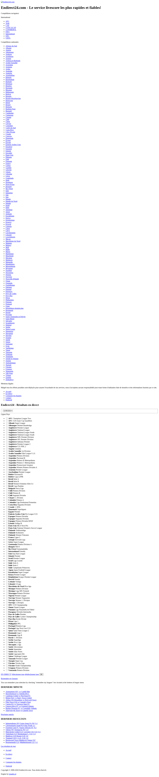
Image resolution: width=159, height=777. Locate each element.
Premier (14, 512)
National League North (21, 432)
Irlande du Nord (11, 201)
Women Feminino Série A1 (20, 484)
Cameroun (9, 115)
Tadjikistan (10, 348)
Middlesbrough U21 (27, 742)
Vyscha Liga (16, 663)
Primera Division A (20, 544)
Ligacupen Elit (16, 654)
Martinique (10, 254)
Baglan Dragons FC (13, 708)
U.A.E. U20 (20, 738)
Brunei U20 (21, 736)
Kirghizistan (10, 220)
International (10, 34)
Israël (8, 205)
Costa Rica (10, 130)
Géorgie (9, 170)
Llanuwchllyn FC (12, 706)
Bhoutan (9, 90)
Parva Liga (16, 488)
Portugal (9, 304)
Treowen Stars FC (23, 704)
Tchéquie (9, 354)
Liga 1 (13, 621)
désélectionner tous (32, 674)
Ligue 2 (14, 537)
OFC (7, 36)
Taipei (8, 350)
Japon (8, 212)
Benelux (9, 86)
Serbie (8, 327)
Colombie (9, 126)
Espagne (9, 149)
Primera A (16, 500)
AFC (7, 21)
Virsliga (14, 582)
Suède (8, 340)
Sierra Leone (10, 329)
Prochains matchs (7, 714)
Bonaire (8, 96)
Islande (8, 203)
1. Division (15, 498)
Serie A (13, 563)
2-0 (27, 736)
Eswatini (9, 153)
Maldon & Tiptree (25, 740)
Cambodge (10, 113)
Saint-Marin (10, 319)
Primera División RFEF (20, 521)
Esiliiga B (15, 523)
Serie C (13, 565)
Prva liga (19, 586)
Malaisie (9, 243)
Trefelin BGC (24, 694)
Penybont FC (26, 696)
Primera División (18, 516)
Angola (8, 59)
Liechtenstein (10, 233)
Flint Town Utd (11, 702)
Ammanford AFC (12, 692)
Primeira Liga (17, 626)
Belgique (9, 84)
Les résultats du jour (8, 746)
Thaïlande (9, 357)
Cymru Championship (22, 617)
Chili (7, 119)
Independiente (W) (12, 723)
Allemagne (10, 52)
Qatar (8, 306)
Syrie (7, 346)
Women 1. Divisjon (19, 600)
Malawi (8, 245)
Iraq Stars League (16, 554)
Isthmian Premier (19, 442)
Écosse (8, 140)
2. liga (14, 645)
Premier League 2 (19, 444)
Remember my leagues (9, 679)
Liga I (14, 633)
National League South (21, 435)
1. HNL (14, 507)
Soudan (8, 338)
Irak (7, 195)
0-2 (35, 728)
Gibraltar (9, 174)
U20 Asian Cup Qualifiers (20, 421)
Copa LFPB (15, 477)
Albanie (8, 48)
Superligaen (17, 509)
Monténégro (10, 264)
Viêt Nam (9, 373)
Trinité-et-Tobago (12, 359)
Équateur (9, 147)
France (8, 163)
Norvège (9, 277)
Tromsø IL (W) (19, 730)
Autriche (9, 73)
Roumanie (9, 310)
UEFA (8, 38)
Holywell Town (30, 700)
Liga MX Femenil (18, 591)
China (8, 122)
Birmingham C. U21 (25, 734)
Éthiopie (9, 157)
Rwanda (9, 315)
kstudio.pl (12, 774)
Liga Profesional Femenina (22, 502)
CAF (7, 25)
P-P (34, 740)
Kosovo (8, 222)
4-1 (39, 732)
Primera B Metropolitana (21, 460)
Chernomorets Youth (13, 726)
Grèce (8, 176)
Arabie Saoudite (11, 63)
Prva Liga (14, 642)
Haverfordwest (11, 694)
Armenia (9, 67)
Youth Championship (19, 666)
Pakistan (9, 287)
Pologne (9, 302)
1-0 (27, 730)
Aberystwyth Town (13, 710)
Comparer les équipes (13, 396)
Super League (16, 423)
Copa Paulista (16, 486)
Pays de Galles (11, 294)
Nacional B (16, 458)
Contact (8, 398)
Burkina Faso (10, 109)
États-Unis (9, 155)
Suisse (8, 342)
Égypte (8, 143)
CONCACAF (11, 28)
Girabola (14, 449)
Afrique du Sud (11, 46)
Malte (8, 250)
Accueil (8, 392)
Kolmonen (16, 533)
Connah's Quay (25, 702)
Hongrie (9, 187)
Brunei (8, 105)
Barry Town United (24, 698)
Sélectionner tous (18, 674)
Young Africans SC (26, 728)
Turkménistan (11, 363)
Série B (13, 481)
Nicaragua (9, 273)
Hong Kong (10, 184)
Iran (7, 197)
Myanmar (9, 268)
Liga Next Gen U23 (19, 628)
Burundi (9, 111)
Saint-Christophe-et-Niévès (15, 317)
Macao (8, 239)
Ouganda (9, 283)
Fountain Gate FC (12, 728)
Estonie (8, 151)
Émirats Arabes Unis (13, 145)
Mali (7, 247)
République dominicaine (15, 308)
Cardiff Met (25, 692)
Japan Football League (19, 570)
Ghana (8, 172)
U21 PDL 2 (17, 446)
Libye (8, 231)
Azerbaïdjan (10, 75)
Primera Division (18, 456)
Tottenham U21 (11, 734)
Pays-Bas (9, 296)
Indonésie (9, 193)
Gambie (8, 168)
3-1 (36, 723)
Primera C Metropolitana (21, 463)
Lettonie (9, 226)
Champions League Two (19, 418)
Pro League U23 (22, 514)
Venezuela (9, 371)
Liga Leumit (15, 561)
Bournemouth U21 (12, 742)
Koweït (8, 224)
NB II (14, 547)
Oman (8, 281)
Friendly (16, 551)
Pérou (8, 298)
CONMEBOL (11, 30)
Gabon (8, 166)
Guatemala (10, 178)
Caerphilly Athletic (30, 708)
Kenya (8, 218)
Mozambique (10, 266)
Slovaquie (9, 333)
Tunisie (8, 361)
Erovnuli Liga (16, 540)
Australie (9, 71)
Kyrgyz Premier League (22, 577)
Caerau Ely (10, 704)
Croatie (8, 134)
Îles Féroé (9, 189)
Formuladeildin (18, 549)
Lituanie (9, 235)
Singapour (9, 331)
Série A (13, 479)
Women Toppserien (19, 598)
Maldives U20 (11, 736)
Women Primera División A (22, 467)
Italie (7, 208)
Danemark (9, 138)
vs (20, 692)
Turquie (8, 365)
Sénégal (8, 325)
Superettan (14, 649)
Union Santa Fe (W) (27, 723)
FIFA (8, 32)
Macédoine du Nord (13, 241)
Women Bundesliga (20, 425)
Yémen (8, 375)
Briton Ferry (10, 698)
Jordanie (9, 214)
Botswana (9, 101)
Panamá (8, 289)
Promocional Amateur (20, 465)
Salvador (9, 321)
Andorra (9, 54)
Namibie (9, 271)
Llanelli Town (27, 710)
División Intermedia (19, 612)
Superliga (14, 640)
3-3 (34, 734)
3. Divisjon (16, 603)
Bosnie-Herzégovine (13, 98)
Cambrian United (12, 696)
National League (19, 430)
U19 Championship (17, 605)
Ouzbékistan (10, 285)
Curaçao (9, 136)
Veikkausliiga (17, 530)
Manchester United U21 (14, 732)
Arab (7, 23)
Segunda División (17, 495)
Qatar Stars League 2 (18, 631)
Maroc (8, 252)
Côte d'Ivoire (10, 132)
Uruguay (9, 369)
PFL (14, 624)
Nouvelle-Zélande (12, 279)
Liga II (15, 635)
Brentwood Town (12, 740)
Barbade (9, 82)
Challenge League (17, 656)
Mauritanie (10, 256)
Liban (8, 229)
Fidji (7, 159)
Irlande (8, 199)
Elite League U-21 (21, 453)
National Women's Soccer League (25, 528)
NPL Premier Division (21, 437)
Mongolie (9, 262)
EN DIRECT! (6, 674)
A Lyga (14, 584)
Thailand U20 (11, 738)
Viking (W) (10, 730)
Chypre (8, 124)
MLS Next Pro (18, 526)
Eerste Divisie (17, 619)
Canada (8, 117)
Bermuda (9, 88)
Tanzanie (9, 352)
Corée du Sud (11, 128)
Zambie (8, 378)
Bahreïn (8, 77)
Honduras (9, 182)
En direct (9, 394)
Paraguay (9, 291)
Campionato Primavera (19, 568)
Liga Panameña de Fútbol (21, 610)
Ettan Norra (15, 652)
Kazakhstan (10, 216)
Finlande (9, 161)
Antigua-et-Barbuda (13, 61)
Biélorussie (10, 92)
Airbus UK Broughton (14, 700)
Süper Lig (15, 661)
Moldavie (9, 260)
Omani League (16, 607)
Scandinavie (10, 323)
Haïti (7, 180)
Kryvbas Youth (26, 726)
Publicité (9, 400)
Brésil (8, 103)
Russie (8, 312)
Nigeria (8, 275)
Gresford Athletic (27, 706)
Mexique (9, 258)
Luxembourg (10, 237)
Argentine (9, 65)
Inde (7, 191)
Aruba (8, 69)
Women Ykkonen (18, 535)
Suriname (9, 344)
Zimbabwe (10, 380)
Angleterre (9, 56)
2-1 (34, 726)
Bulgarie (9, 107)
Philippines (10, 300)
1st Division (19, 451)
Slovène (9, 336)
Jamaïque (9, 210)
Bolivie (8, 94)
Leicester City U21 (31, 732)
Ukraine (9, 367)
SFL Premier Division (20, 439)
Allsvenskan (15, 647)
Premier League (18, 428)
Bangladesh (10, 80)
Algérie (8, 50)
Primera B (14, 493)
